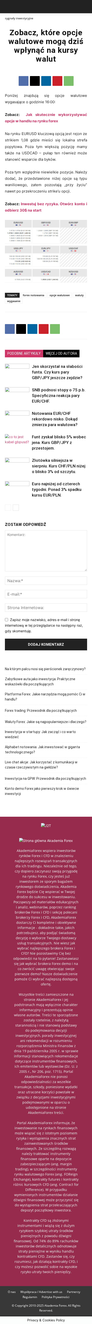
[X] (35, 81)
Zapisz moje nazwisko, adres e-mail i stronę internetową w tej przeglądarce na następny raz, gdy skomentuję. (44, 625)
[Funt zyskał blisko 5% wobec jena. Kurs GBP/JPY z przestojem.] (17, 442)
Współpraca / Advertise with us (41, 1292)
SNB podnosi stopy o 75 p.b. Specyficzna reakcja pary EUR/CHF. (58, 395)
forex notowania (33, 295)
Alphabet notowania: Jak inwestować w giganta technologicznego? (42, 749)
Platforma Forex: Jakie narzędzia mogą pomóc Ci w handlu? (45, 696)
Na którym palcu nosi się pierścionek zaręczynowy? (45, 669)
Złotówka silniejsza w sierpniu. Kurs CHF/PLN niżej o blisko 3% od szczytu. (58, 466)
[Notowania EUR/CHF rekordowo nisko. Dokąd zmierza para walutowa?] (17, 419)
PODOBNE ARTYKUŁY (24, 353)
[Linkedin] (46, 81)
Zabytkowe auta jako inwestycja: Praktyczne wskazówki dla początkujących (40, 681)
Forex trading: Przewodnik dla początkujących (41, 711)
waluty (79, 295)
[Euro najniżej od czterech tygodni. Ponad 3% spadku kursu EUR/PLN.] (17, 490)
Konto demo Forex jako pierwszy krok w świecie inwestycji (42, 791)
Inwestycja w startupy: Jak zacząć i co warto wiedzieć (40, 734)
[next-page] (16, 508)
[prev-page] (8, 508)
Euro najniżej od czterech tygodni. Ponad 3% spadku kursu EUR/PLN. (56, 489)
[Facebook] (23, 81)
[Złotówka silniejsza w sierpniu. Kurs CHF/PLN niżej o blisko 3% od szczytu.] (17, 464)
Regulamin (30, 1297)
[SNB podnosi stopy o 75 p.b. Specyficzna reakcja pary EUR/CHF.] (17, 395)
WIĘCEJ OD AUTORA (61, 353)
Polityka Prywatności (55, 1297)
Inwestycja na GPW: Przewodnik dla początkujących (45, 779)
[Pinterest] (57, 81)
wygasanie (13, 301)
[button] (8, 6)
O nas (12, 1292)
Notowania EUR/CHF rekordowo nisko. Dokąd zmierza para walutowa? (55, 419)
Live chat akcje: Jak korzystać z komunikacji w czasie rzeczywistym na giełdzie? (41, 764)
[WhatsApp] (69, 81)
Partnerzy (73, 1292)
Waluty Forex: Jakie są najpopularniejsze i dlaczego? (45, 722)
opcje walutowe (60, 295)
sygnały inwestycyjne (19, 18)
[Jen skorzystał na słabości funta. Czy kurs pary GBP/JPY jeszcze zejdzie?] (17, 372)
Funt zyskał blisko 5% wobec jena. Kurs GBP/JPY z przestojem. (59, 442)
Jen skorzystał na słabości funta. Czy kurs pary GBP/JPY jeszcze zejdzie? (57, 372)
